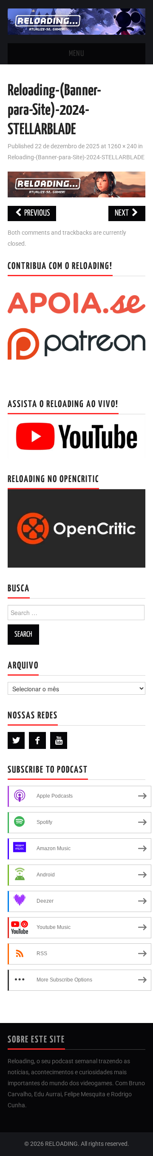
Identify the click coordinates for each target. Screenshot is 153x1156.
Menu (76, 54)
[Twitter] (16, 740)
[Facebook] (37, 740)
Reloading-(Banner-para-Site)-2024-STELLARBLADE (76, 157)
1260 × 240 (122, 146)
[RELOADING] (76, 21)
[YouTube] (58, 740)
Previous (36, 213)
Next (122, 213)
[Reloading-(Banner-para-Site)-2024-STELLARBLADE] (76, 184)
